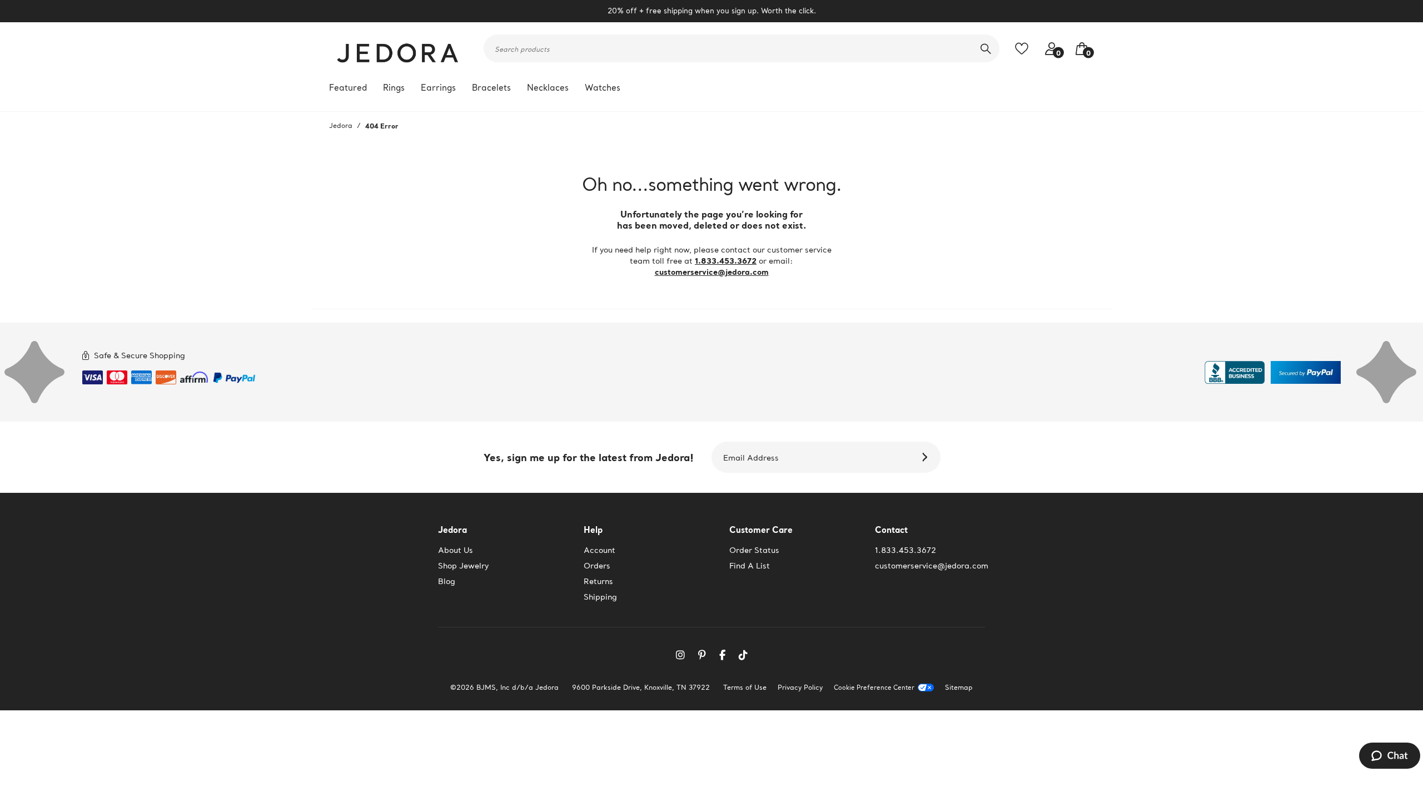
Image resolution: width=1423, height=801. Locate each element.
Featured (348, 87)
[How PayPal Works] (234, 375)
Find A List (749, 566)
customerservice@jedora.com (712, 271)
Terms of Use (745, 687)
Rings (394, 87)
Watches (602, 87)
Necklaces (548, 87)
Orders (597, 566)
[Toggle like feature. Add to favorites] (1024, 48)
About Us (455, 550)
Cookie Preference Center (874, 687)
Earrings (438, 87)
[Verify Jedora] (1235, 372)
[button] (1079, 48)
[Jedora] (398, 48)
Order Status (754, 550)
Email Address (751, 458)
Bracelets (491, 87)
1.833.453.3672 (726, 260)
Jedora (340, 125)
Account (599, 550)
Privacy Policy (800, 687)
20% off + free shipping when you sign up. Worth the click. (712, 11)
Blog (446, 581)
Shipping (600, 597)
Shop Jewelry (463, 566)
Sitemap (959, 687)
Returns (598, 581)
